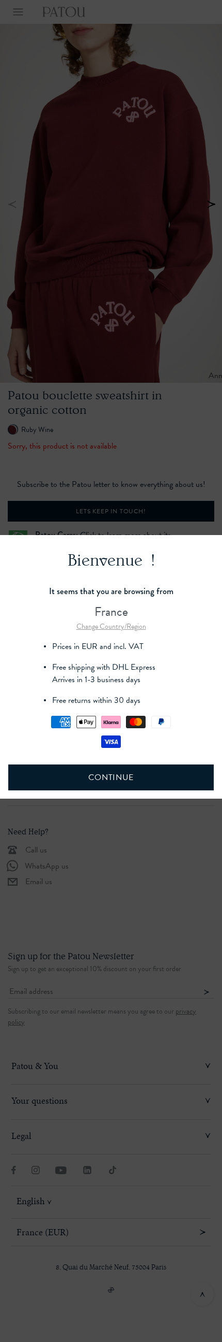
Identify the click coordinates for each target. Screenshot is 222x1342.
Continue (110, 777)
